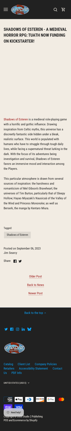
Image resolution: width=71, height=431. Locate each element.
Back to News (35, 285)
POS (6, 420)
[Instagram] (17, 329)
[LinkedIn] (23, 329)
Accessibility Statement (33, 368)
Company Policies (46, 364)
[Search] (55, 10)
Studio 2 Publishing (33, 416)
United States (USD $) (15, 382)
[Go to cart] (63, 10)
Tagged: (8, 228)
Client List (24, 364)
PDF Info (16, 373)
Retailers (9, 368)
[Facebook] (11, 329)
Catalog (8, 364)
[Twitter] (6, 329)
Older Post (35, 276)
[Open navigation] (6, 9)
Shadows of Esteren (16, 119)
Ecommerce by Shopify (25, 420)
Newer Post (35, 293)
